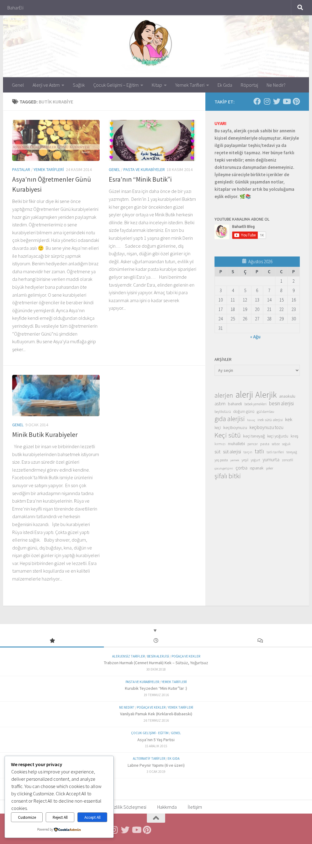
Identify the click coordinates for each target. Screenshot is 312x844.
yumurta (271, 459)
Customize (27, 817)
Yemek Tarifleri (189, 85)
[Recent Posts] (156, 640)
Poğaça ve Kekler (186, 656)
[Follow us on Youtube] (286, 101)
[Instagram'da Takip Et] (267, 101)
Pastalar (21, 169)
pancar (252, 444)
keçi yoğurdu (277, 436)
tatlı (259, 451)
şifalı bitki (227, 476)
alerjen (223, 395)
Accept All (92, 817)
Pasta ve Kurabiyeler (144, 169)
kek (288, 419)
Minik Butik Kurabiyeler (45, 434)
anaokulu (287, 396)
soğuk (286, 444)
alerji (244, 394)
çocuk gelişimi (223, 468)
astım (219, 403)
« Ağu (255, 337)
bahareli (235, 403)
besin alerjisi (281, 403)
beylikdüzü (222, 411)
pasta (264, 443)
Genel (18, 85)
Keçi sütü (227, 435)
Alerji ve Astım (46, 85)
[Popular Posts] (52, 640)
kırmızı (219, 443)
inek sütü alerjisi (270, 419)
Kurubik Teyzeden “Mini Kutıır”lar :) (156, 688)
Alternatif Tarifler (149, 758)
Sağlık (79, 85)
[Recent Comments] (260, 640)
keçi (217, 427)
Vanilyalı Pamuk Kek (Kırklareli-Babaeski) (156, 714)
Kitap (157, 85)
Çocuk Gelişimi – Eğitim (116, 85)
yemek (234, 460)
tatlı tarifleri (275, 452)
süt (217, 451)
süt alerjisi (232, 452)
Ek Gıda (225, 85)
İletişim (195, 807)
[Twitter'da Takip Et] (276, 101)
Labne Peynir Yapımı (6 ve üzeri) (156, 765)
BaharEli (15, 8)
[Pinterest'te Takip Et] (296, 101)
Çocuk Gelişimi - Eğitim (149, 733)
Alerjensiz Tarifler (128, 656)
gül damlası (265, 411)
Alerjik (266, 395)
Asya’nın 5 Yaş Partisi (156, 739)
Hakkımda (167, 807)
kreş (294, 436)
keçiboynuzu (235, 427)
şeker (269, 468)
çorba (241, 468)
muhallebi (236, 443)
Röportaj (249, 85)
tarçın (247, 452)
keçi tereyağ (254, 436)
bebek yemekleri (255, 404)
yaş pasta (221, 460)
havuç (251, 420)
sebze (276, 443)
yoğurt (255, 460)
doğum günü (243, 411)
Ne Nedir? (276, 85)
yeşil (245, 459)
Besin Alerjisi (158, 656)
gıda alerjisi (229, 419)
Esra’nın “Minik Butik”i (140, 179)
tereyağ (291, 452)
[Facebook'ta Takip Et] (257, 101)
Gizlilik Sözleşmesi (128, 807)
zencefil (287, 460)
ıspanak (257, 468)
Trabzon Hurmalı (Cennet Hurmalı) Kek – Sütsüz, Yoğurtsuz (156, 662)
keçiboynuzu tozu (266, 427)
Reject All (60, 817)
